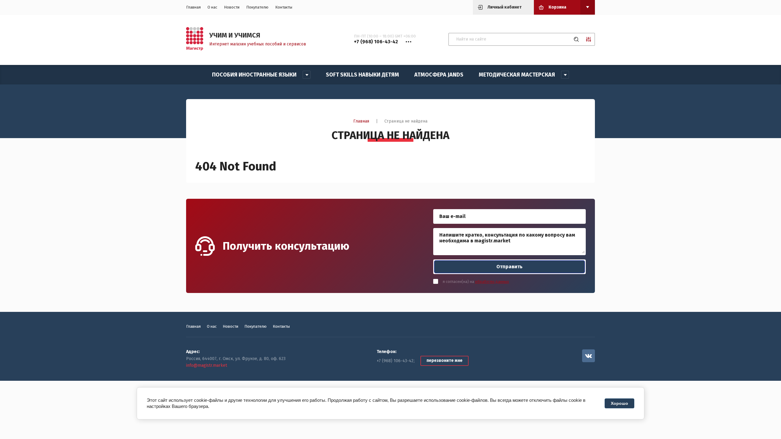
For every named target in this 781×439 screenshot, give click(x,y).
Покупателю (257, 7)
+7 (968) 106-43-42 (395, 360)
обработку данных (492, 281)
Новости (231, 7)
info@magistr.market (206, 365)
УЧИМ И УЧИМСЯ (234, 35)
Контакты (283, 7)
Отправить (509, 266)
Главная (193, 7)
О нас (212, 7)
